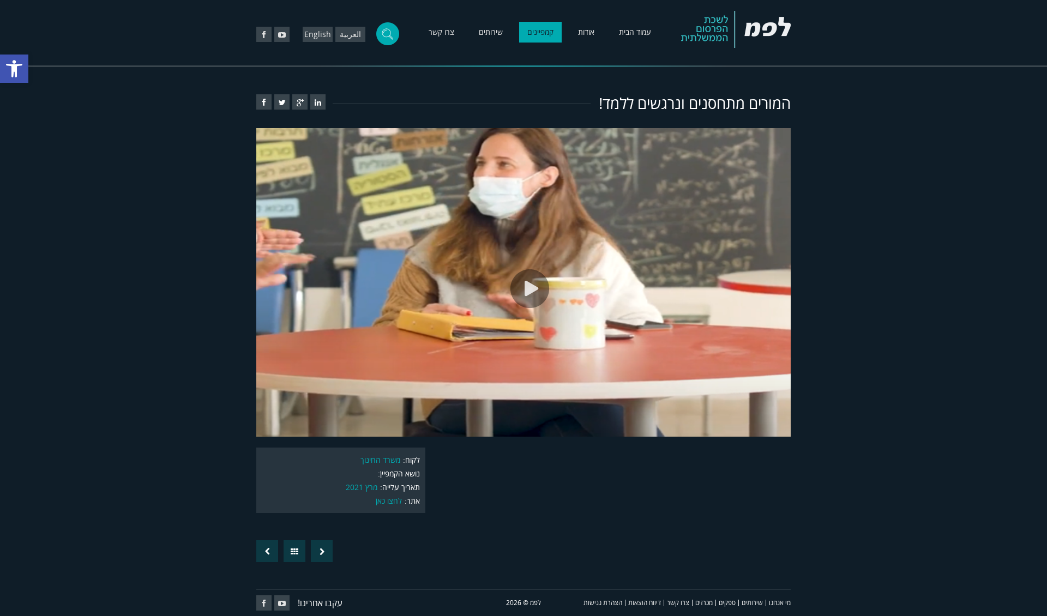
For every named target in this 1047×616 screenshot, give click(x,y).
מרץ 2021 (361, 487)
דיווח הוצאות (644, 602)
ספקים (727, 602)
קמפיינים (540, 32)
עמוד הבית (635, 32)
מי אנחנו (780, 602)
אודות (586, 32)
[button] (14, 69)
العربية (350, 34)
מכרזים (704, 602)
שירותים (491, 32)
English (317, 34)
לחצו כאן (389, 501)
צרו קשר (441, 32)
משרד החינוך (380, 460)
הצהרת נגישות (602, 602)
